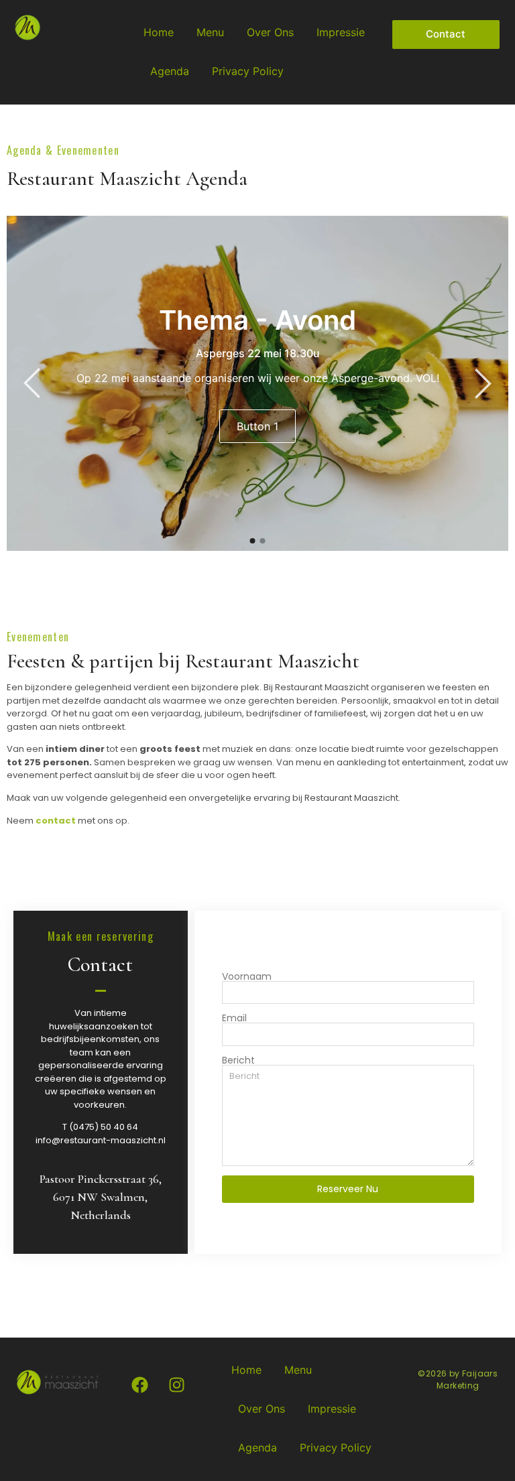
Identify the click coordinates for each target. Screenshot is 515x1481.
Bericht (238, 1060)
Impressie (341, 32)
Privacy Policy (248, 71)
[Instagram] (176, 1384)
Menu (210, 32)
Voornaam (247, 976)
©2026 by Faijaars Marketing (458, 1379)
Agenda (169, 71)
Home (159, 32)
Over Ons (270, 32)
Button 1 (257, 426)
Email (234, 1018)
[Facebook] (139, 1384)
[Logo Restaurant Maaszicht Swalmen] (27, 27)
